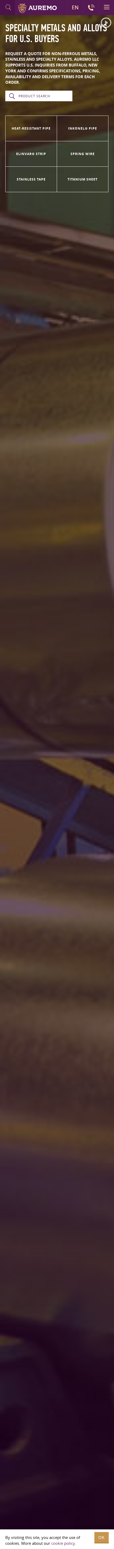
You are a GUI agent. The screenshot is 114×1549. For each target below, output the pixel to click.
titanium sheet (83, 179)
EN (75, 7)
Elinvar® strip (31, 154)
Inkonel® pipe (82, 128)
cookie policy (63, 1543)
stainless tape (31, 179)
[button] (106, 22)
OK (101, 1537)
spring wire (83, 154)
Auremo (37, 8)
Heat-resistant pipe (31, 128)
